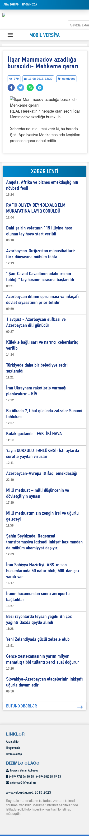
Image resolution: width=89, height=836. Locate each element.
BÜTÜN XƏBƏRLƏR (21, 706)
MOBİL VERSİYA (44, 35)
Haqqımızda (29, 4)
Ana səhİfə (11, 4)
